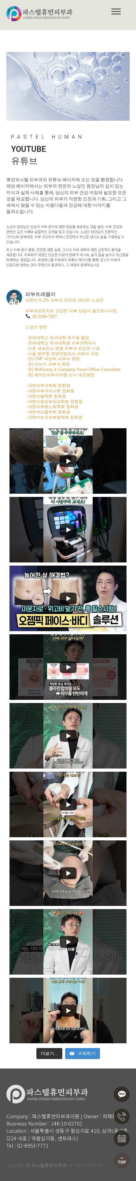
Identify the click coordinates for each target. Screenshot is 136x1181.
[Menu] (116, 11)
